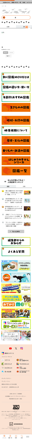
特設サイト (8, 56)
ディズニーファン (6, 381)
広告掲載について (9, 396)
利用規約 (20, 393)
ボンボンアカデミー (6, 378)
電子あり (5, 52)
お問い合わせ (13, 393)
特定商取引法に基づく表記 (15, 398)
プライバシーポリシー (20, 396)
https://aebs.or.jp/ (16, 419)
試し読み (11, 52)
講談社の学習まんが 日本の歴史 (9, 384)
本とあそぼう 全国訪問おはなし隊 (10, 387)
